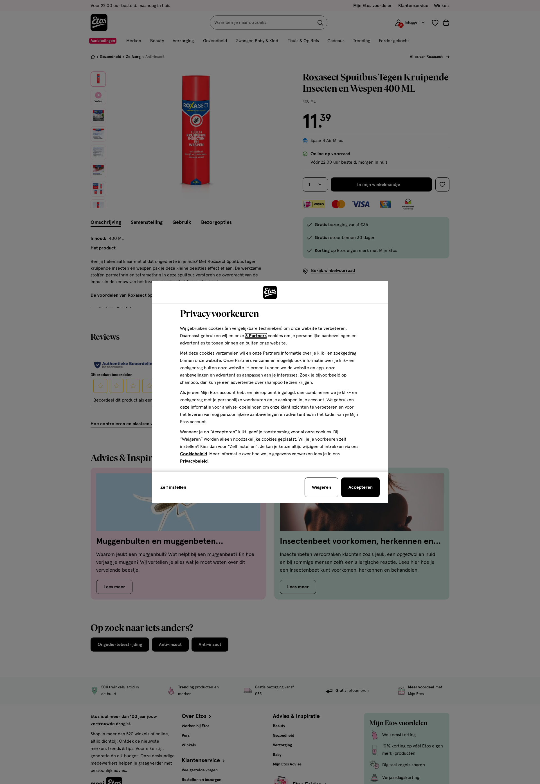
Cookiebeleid (193, 454)
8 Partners (256, 336)
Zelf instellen (173, 487)
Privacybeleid (194, 461)
